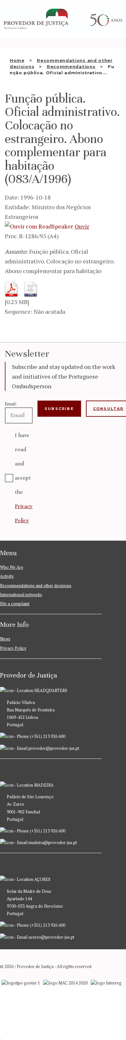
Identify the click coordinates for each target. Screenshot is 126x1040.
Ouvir (82, 226)
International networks (21, 594)
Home (17, 60)
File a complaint (14, 604)
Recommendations (71, 66)
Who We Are (11, 567)
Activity (7, 576)
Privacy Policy (13, 648)
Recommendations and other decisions (35, 585)
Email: (11, 404)
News (5, 639)
